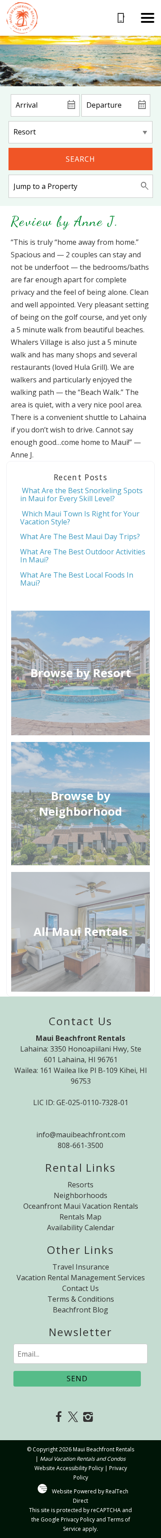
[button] (147, 18)
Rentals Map (80, 1217)
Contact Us (80, 1288)
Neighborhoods (80, 1195)
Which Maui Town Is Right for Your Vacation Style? (80, 518)
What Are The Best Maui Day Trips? (80, 536)
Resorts (80, 1185)
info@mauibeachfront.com (80, 1135)
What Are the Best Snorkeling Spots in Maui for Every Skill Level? (81, 494)
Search (80, 159)
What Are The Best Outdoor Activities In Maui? (82, 556)
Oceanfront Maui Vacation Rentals (80, 1206)
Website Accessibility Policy (68, 1468)
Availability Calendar (80, 1227)
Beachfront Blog (80, 1310)
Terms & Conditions (80, 1299)
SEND (77, 1378)
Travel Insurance (80, 1267)
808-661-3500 (80, 1145)
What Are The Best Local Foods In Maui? (76, 579)
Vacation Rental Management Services (81, 1277)
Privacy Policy (78, 1519)
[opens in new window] (58, 1418)
